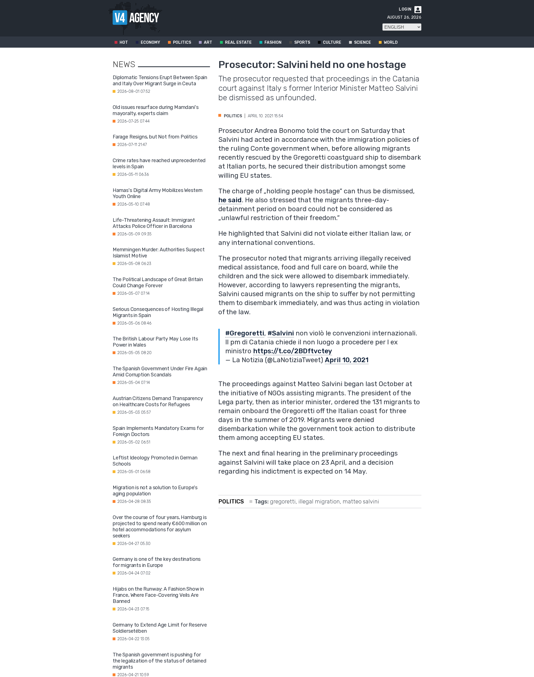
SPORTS (302, 42)
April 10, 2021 (347, 360)
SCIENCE (362, 42)
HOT (124, 42)
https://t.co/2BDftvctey (292, 351)
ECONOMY (150, 42)
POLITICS (182, 42)
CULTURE (332, 42)
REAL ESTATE (238, 42)
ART (208, 42)
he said (230, 200)
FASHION (272, 42)
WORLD (391, 42)
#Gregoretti (244, 333)
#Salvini (281, 333)
